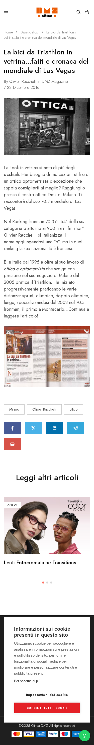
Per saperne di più (27, 681)
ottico (73, 409)
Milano (14, 409)
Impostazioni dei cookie (47, 694)
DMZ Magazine (55, 81)
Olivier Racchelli (22, 81)
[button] (43, 583)
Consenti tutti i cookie (47, 708)
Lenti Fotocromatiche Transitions (40, 562)
